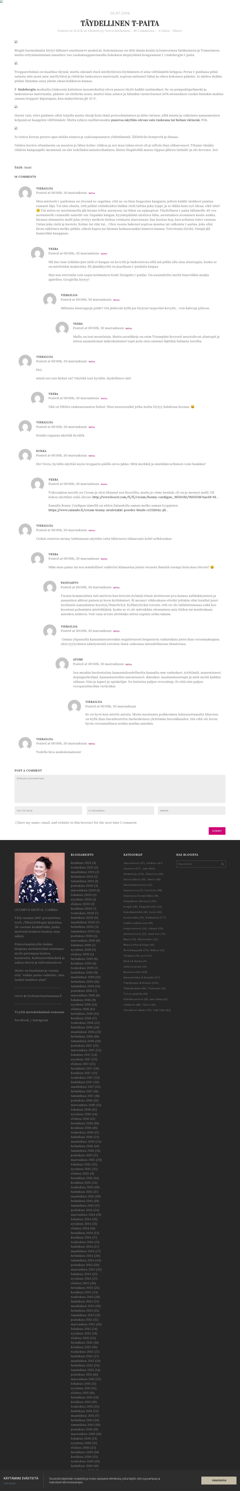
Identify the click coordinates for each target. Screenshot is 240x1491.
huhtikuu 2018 (82, 1027)
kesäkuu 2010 (81, 1457)
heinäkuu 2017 (81, 1068)
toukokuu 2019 (82, 968)
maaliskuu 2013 (83, 1306)
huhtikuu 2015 (82, 1192)
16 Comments (144, 31)
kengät (131, 906)
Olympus (132, 955)
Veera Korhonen (117, 31)
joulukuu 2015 (81, 1155)
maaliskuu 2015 (82, 1196)
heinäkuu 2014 (82, 1233)
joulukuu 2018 (81, 991)
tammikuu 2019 (82, 986)
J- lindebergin (25, 89)
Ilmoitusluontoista (138, 884)
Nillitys (157, 950)
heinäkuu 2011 (81, 1397)
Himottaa (154, 874)
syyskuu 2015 (81, 1169)
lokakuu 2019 (81, 945)
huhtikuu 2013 (82, 1301)
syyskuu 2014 (81, 1224)
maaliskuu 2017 (82, 1087)
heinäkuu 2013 (82, 1288)
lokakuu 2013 (81, 1274)
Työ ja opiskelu (136, 993)
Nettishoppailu (136, 950)
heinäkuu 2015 (82, 1178)
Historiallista (135, 879)
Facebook (22, 1020)
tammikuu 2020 (83, 931)
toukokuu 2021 (82, 867)
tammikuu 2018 (82, 1041)
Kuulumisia (156, 917)
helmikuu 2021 (82, 876)
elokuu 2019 (80, 954)
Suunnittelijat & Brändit (142, 977)
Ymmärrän (219, 1480)
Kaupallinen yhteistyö (140, 901)
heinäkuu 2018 (82, 1014)
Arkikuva (154, 863)
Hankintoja (134, 874)
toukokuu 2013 (82, 1297)
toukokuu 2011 (82, 1406)
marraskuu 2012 (83, 1324)
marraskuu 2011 (83, 1379)
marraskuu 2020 (83, 890)
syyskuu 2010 (81, 1443)
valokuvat (132, 1004)
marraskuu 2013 (83, 1269)
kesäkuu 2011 (81, 1402)
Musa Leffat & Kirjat (139, 944)
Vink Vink (162, 1010)
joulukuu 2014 (82, 1210)
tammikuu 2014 (82, 1260)
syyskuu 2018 (81, 1004)
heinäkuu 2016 (82, 1123)
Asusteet (132, 868)
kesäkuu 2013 (81, 1292)
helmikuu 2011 (81, 1420)
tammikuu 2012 (82, 1370)
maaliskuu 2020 (83, 922)
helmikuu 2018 (82, 1036)
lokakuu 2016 (81, 1109)
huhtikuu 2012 (82, 1356)
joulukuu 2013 (82, 1265)
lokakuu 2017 (80, 1055)
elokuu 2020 (80, 904)
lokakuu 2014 (81, 1219)
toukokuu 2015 (82, 1187)
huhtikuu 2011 (81, 1411)
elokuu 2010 (80, 1447)
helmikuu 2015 (82, 1201)
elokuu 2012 (80, 1338)
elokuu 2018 (80, 1009)
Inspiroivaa (133, 890)
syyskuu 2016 (81, 1114)
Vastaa (92, 193)
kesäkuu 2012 (81, 1347)
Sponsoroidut (135, 972)
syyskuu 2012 (81, 1333)
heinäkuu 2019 (82, 959)
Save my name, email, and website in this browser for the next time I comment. (77, 823)
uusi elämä (159, 999)
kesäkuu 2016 (81, 1128)
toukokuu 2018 (82, 1023)
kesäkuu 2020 (81, 908)
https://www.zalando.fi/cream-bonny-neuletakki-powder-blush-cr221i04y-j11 (107, 510)
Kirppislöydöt (150, 906)
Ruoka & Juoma (135, 961)
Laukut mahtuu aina (138, 923)
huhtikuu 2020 (82, 918)
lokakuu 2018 (81, 1000)
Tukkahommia (135, 988)
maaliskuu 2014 (83, 1251)
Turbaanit (157, 988)
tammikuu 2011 (82, 1425)
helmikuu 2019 (82, 982)
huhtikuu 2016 (82, 1137)
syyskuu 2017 (81, 1059)
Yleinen (94, 31)
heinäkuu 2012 (82, 1342)
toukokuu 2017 (82, 1077)
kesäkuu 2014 (81, 1237)
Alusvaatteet (134, 863)
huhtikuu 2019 (82, 972)
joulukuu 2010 (82, 1429)
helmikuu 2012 (82, 1365)
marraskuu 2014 (83, 1215)
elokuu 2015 (80, 1173)
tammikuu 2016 (82, 1151)
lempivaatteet (135, 928)
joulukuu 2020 (82, 886)
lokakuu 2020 (81, 895)
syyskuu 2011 (80, 1388)
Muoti (130, 939)
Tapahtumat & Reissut (141, 982)
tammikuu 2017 (82, 1096)
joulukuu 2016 (82, 1100)
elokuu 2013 (80, 1283)
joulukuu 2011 (81, 1374)
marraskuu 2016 (83, 1105)
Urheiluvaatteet (136, 999)
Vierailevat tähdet (137, 1010)
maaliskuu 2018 (82, 1032)
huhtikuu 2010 (82, 1466)
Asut (28, 167)
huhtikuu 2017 (81, 1082)
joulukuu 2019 (82, 936)
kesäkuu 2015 (81, 1183)
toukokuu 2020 (82, 913)
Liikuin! (155, 928)
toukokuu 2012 (82, 1352)
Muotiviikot (148, 939)
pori (146, 955)
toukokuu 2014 (82, 1242)
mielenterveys (135, 933)
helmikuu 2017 (82, 1091)
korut (155, 912)
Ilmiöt (154, 879)
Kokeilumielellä (136, 912)
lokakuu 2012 (81, 1329)
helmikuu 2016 (82, 1146)
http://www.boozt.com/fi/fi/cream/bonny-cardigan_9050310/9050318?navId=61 (154, 497)
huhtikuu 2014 (82, 1246)
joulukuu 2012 (81, 1320)
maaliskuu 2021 (82, 872)
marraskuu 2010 (83, 1434)
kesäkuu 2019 (81, 963)
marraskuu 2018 (83, 995)
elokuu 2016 (80, 1119)
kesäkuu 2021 (81, 863)
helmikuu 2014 (82, 1256)
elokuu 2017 (80, 1064)
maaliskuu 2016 (83, 1141)
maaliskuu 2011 (82, 1416)
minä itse (156, 933)
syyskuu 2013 (81, 1278)
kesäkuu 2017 (81, 1073)
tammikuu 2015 (82, 1205)
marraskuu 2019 (83, 940)
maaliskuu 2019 (83, 977)
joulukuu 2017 (81, 1045)
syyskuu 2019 (81, 950)
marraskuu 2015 (83, 1160)
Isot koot (153, 890)
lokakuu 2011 (80, 1384)
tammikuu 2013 (82, 1315)
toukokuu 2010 (82, 1461)
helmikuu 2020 (82, 927)
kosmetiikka (134, 917)
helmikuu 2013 (82, 1310)
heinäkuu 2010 (82, 1452)
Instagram (40, 1020)
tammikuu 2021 (82, 881)
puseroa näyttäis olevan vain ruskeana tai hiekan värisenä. (155, 120)
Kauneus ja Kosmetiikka (141, 895)
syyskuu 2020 (81, 899)
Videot (148, 1004)
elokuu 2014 (80, 1228)
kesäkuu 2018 (81, 1018)
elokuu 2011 (80, 1393)
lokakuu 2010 (81, 1438)
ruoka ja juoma (135, 966)
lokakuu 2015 (81, 1164)
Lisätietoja (10, 1483)
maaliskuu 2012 (82, 1361)
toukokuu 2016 (82, 1132)
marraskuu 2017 (83, 1050)
